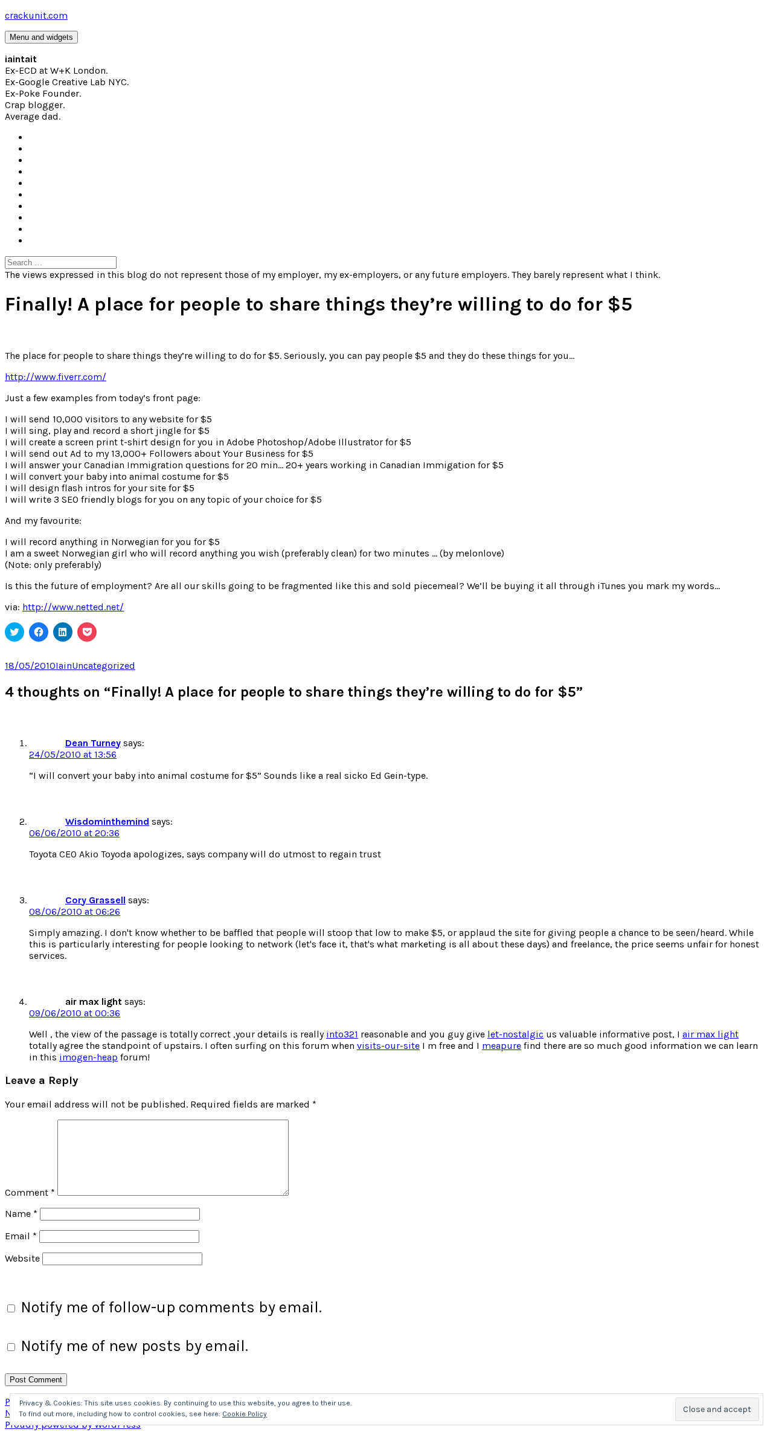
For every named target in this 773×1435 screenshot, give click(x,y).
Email (21, 1236)
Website (22, 1258)
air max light (710, 1034)
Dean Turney (93, 743)
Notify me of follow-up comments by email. (171, 1307)
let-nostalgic (515, 1034)
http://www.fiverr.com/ (55, 376)
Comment (30, 1192)
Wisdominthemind (107, 821)
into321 (342, 1034)
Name (21, 1213)
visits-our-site (388, 1045)
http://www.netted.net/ (73, 607)
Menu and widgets (41, 37)
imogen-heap (88, 1057)
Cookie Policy (244, 1414)
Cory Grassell (95, 900)
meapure (501, 1045)
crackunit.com (36, 15)
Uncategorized (103, 665)
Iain (64, 665)
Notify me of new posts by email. (134, 1346)
